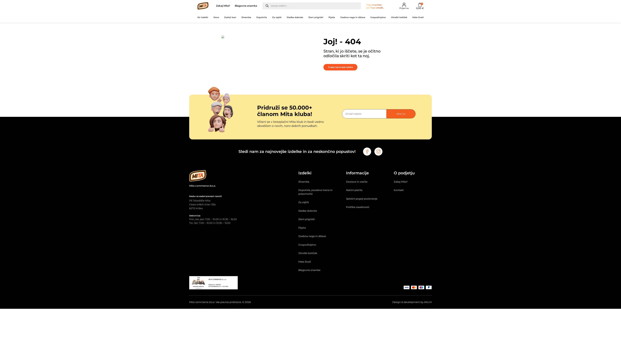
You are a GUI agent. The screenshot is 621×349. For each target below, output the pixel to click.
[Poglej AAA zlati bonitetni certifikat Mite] (213, 288)
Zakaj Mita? (223, 5)
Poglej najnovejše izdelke (340, 67)
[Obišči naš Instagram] (378, 152)
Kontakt (399, 190)
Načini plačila (354, 190)
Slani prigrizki (315, 17)
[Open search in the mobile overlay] (311, 6)
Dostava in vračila (356, 181)
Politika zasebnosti (357, 207)
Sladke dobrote (295, 17)
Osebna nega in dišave (352, 17)
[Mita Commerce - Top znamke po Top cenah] (243, 176)
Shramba (246, 17)
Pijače (331, 17)
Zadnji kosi (230, 17)
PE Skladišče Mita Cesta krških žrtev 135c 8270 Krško (202, 204)
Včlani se (400, 113)
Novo (216, 17)
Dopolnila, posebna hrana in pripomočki (315, 192)
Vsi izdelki (202, 17)
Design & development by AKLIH (412, 302)
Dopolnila (261, 17)
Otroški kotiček (399, 17)
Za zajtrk (277, 17)
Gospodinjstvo (378, 17)
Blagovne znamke (246, 5)
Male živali (418, 17)
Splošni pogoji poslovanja (361, 198)
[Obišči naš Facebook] (367, 152)
